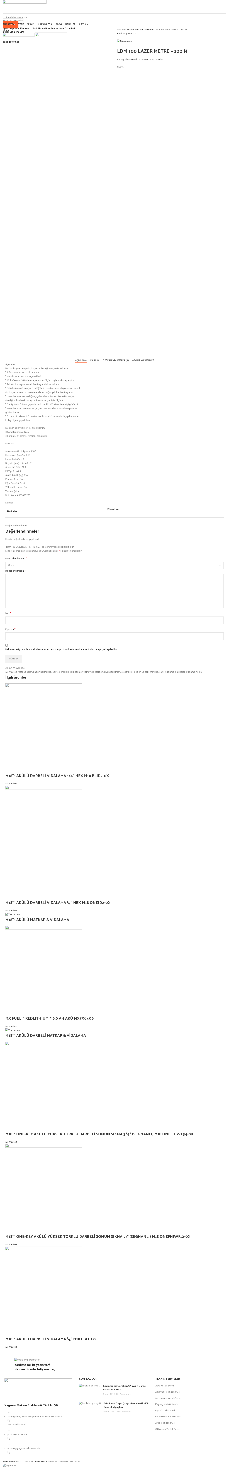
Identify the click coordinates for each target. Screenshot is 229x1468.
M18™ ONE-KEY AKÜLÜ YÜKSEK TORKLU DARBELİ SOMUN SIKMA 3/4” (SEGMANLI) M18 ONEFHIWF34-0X (99, 1133)
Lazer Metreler (145, 30)
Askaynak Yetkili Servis (167, 1392)
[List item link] (38, 1434)
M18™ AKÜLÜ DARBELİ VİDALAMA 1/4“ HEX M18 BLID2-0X (57, 775)
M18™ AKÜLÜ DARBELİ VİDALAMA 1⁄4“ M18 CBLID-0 (51, 1338)
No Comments (123, 1394)
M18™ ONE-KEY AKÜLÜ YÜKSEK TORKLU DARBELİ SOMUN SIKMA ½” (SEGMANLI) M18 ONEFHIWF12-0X (99, 1236)
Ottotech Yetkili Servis (167, 1429)
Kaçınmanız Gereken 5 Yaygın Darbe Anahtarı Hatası (124, 1388)
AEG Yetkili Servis (164, 1386)
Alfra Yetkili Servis (164, 1423)
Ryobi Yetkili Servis (165, 1411)
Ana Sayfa (122, 30)
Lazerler (132, 30)
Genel (133, 60)
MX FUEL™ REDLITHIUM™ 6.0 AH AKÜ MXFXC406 (49, 1018)
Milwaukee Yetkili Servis (168, 1398)
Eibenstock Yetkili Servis (168, 1417)
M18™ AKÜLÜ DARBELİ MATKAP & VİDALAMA (45, 1035)
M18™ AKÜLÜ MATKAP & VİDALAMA (37, 919)
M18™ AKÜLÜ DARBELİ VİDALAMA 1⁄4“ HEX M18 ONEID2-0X (58, 902)
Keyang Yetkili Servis (166, 1404)
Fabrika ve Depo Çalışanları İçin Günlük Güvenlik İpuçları (125, 1405)
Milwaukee (11, 784)
